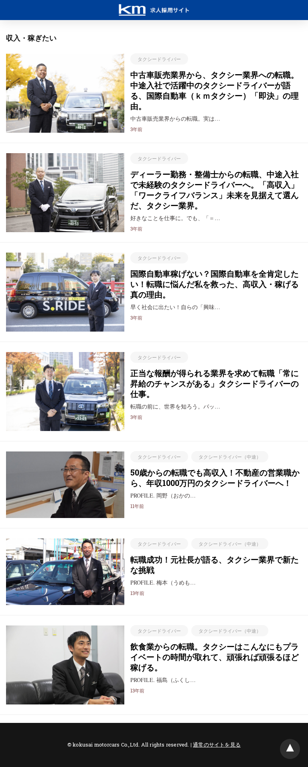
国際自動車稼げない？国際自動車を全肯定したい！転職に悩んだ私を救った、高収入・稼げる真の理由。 (214, 284)
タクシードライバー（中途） (230, 456)
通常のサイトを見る (217, 744)
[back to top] (290, 749)
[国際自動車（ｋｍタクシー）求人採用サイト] (154, 6)
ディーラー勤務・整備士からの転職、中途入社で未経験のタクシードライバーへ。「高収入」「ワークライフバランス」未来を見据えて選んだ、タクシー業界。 (214, 189)
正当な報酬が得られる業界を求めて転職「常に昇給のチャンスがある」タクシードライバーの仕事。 (214, 383)
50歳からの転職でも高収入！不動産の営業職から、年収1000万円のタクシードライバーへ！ (215, 477)
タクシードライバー (159, 59)
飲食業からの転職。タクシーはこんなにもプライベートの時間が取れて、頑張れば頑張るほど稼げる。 (214, 656)
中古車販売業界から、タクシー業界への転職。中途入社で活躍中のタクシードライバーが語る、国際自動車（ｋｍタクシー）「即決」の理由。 (214, 90)
